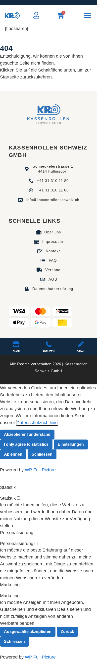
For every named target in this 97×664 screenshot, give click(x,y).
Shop (16, 351)
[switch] (18, 498)
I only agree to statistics (26, 444)
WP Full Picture (40, 469)
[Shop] (16, 344)
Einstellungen (71, 444)
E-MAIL (81, 351)
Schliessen (42, 454)
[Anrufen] (48, 344)
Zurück (67, 631)
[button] (87, 15)
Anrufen (48, 351)
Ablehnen (13, 454)
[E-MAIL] (81, 344)
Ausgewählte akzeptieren (27, 631)
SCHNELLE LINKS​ (34, 221)
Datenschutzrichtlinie (37, 422)
